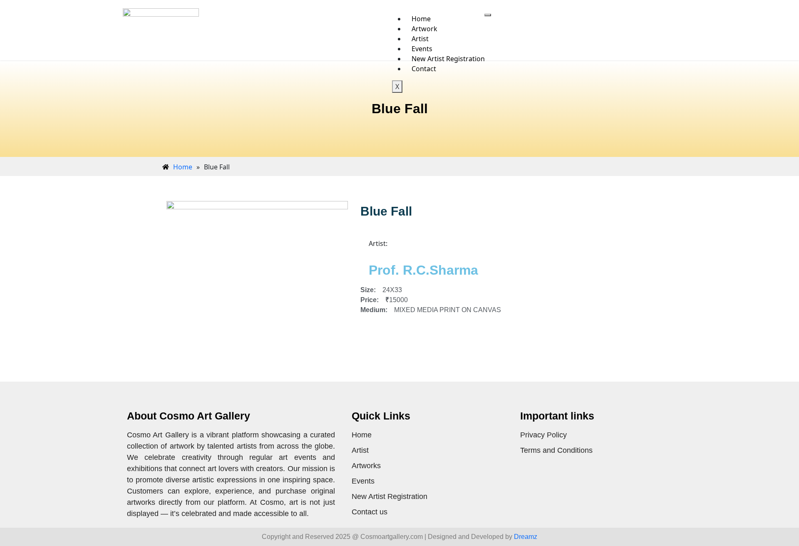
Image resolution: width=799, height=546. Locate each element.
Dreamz (525, 536)
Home (421, 18)
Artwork (424, 28)
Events (422, 48)
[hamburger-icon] (487, 15)
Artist (420, 38)
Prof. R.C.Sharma (423, 270)
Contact (424, 68)
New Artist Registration (448, 58)
